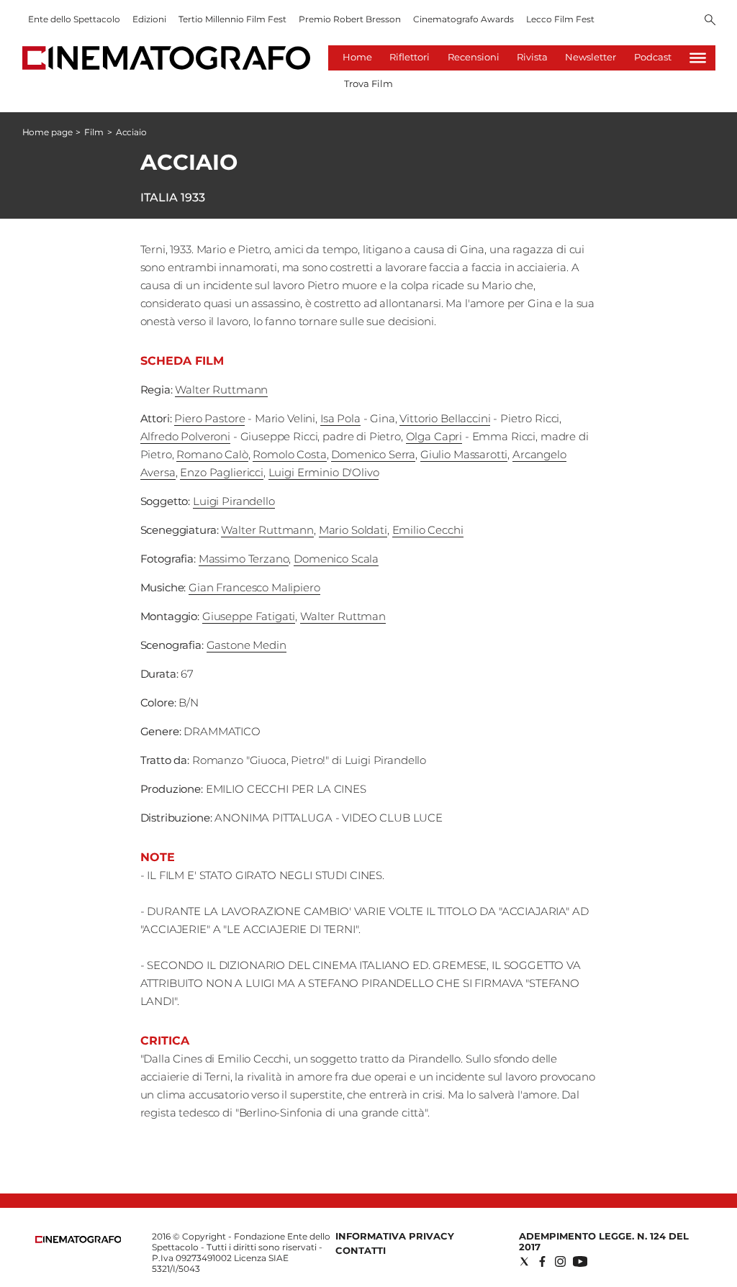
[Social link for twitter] (524, 1261)
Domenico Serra (373, 454)
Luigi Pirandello (234, 501)
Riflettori (409, 57)
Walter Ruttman (343, 616)
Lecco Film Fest (560, 19)
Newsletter (590, 57)
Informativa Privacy (394, 1236)
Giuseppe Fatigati (248, 616)
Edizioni (149, 19)
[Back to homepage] (78, 1239)
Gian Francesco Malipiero (254, 587)
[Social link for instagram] (560, 1261)
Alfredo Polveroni (185, 436)
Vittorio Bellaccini (444, 418)
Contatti (360, 1250)
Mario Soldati (353, 530)
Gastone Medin (246, 645)
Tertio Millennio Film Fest (232, 19)
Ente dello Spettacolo (74, 19)
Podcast (653, 57)
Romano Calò (212, 454)
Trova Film (368, 83)
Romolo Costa (289, 454)
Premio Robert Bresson (350, 19)
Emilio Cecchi (428, 530)
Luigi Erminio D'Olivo (323, 472)
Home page (47, 132)
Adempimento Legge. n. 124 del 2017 (604, 1241)
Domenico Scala (336, 558)
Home (357, 57)
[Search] (710, 20)
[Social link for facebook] (542, 1261)
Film (94, 132)
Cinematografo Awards (463, 19)
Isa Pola (340, 418)
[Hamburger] (697, 58)
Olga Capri (434, 436)
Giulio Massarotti (463, 454)
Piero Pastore (209, 418)
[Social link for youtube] (580, 1261)
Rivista (532, 57)
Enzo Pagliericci (221, 472)
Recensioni (473, 57)
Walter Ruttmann (221, 389)
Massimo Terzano (244, 558)
